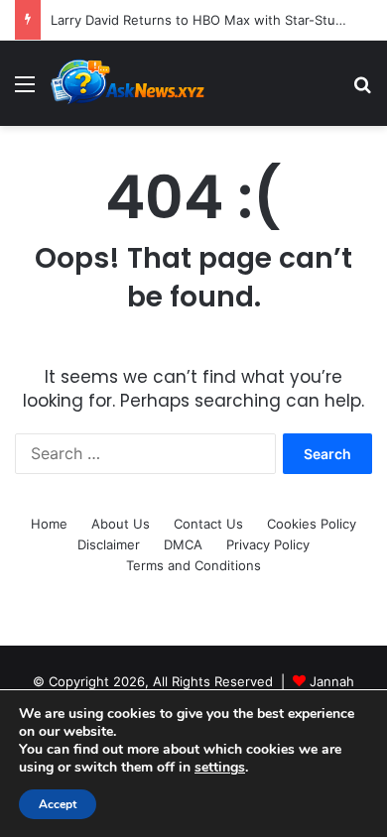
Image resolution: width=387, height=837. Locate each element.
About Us (120, 524)
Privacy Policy (268, 544)
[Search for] (362, 90)
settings (219, 768)
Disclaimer (108, 544)
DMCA (183, 544)
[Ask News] (129, 83)
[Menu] (25, 90)
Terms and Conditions (193, 565)
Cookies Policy (311, 524)
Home (49, 524)
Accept (57, 804)
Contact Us (208, 524)
